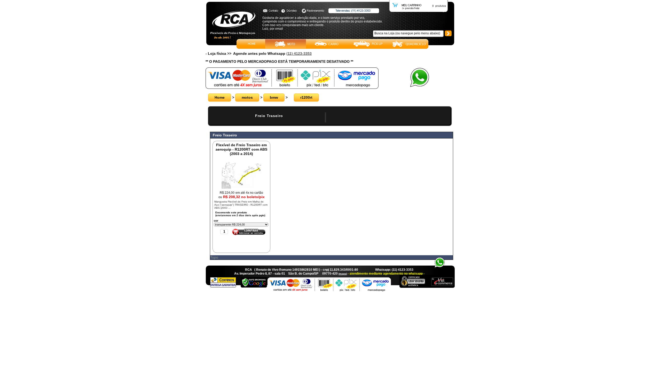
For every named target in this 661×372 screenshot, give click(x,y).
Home (220, 97)
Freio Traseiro (269, 116)
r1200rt (306, 97)
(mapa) (343, 273)
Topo (214, 257)
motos (247, 97)
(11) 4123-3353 (299, 53)
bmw (274, 97)
